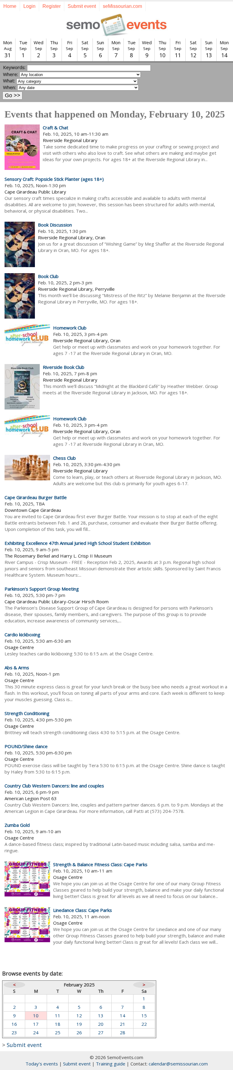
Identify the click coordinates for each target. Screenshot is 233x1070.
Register (51, 6)
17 (36, 1024)
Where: (10, 74)
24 (36, 1032)
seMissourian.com (122, 6)
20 (100, 1024)
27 (100, 1032)
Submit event (82, 6)
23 (14, 1032)
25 (57, 1032)
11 (57, 1015)
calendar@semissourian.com (178, 1064)
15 (144, 1015)
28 (122, 1032)
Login (29, 6)
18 (57, 1024)
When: (9, 87)
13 (100, 1015)
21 (122, 1024)
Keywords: (14, 67)
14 (122, 1015)
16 (14, 1024)
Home (9, 6)
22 (144, 1024)
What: (9, 81)
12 (79, 1015)
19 (79, 1024)
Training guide (110, 1064)
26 (79, 1032)
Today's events (41, 1064)
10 (36, 1015)
